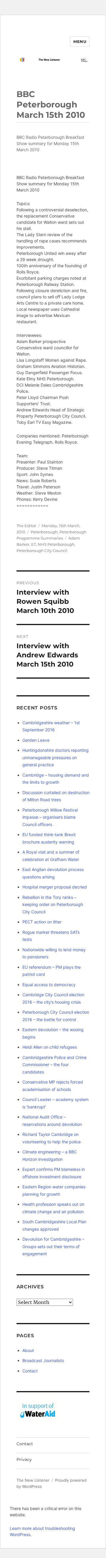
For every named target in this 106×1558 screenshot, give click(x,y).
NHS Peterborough (56, 544)
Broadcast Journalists (43, 1360)
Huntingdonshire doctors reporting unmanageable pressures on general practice (55, 757)
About (28, 1350)
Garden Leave (35, 740)
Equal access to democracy (49, 984)
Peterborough (44, 531)
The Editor (26, 525)
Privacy (24, 1459)
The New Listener (32, 1480)
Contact (30, 1370)
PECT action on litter (42, 921)
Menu (79, 41)
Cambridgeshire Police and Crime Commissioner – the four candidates (54, 1064)
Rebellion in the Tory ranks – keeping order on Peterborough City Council (52, 904)
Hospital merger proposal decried (54, 886)
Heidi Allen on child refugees (49, 1047)
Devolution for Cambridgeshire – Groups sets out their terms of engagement (53, 1246)
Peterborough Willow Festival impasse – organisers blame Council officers (50, 817)
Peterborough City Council (41, 550)
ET (33, 544)
